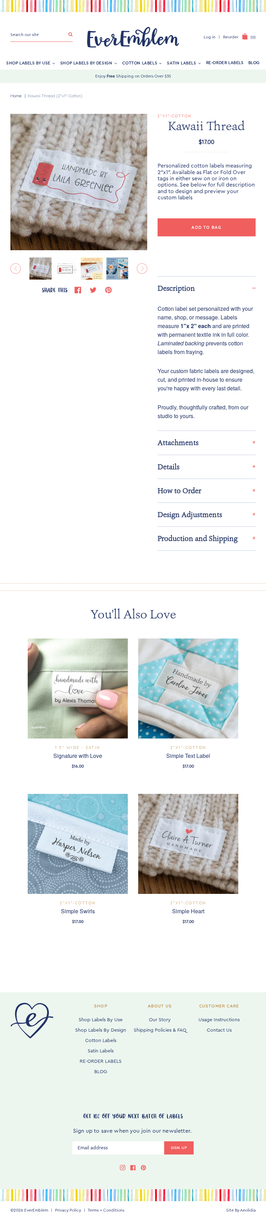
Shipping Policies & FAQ (160, 1030)
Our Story (160, 1019)
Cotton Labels (140, 63)
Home (15, 95)
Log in (209, 37)
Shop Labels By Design (86, 63)
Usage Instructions (219, 1019)
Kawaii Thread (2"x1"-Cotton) (55, 95)
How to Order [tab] (179, 491)
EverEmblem (36, 1210)
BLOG (254, 63)
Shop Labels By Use (28, 63)
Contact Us (219, 1030)
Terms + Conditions (106, 1210)
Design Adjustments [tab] (190, 514)
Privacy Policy (68, 1210)
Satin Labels (181, 63)
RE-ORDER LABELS (225, 63)
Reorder (230, 37)
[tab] (207, 288)
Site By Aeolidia (241, 1210)
